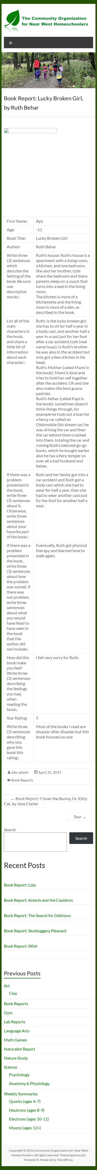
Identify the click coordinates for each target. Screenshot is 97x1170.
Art (7, 985)
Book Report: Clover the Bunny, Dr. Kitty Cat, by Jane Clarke (45, 801)
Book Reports (22, 780)
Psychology (19, 1074)
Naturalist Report (19, 1048)
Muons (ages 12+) (25, 1127)
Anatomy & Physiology (29, 1083)
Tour (79, 816)
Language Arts (16, 1030)
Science (10, 1067)
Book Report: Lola (20, 884)
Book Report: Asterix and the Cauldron (38, 900)
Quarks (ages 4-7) (25, 1101)
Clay (13, 993)
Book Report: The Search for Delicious (37, 915)
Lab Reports (14, 1021)
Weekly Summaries (21, 1093)
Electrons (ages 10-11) (29, 1118)
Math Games (15, 1039)
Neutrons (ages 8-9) (26, 1110)
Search (10, 829)
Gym (8, 1012)
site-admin (19, 772)
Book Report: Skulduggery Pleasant (35, 930)
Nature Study (16, 1057)
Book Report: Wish (21, 945)
